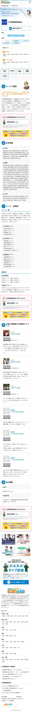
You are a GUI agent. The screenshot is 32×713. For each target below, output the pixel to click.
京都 (7, 641)
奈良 (18, 641)
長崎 (11, 659)
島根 (15, 647)
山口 (18, 647)
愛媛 (15, 653)
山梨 (3, 624)
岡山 (7, 647)
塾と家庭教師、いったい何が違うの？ (12, 676)
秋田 (12, 616)
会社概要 (4, 76)
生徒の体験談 (27, 71)
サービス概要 (4, 71)
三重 (15, 635)
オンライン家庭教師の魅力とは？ (11, 686)
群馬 (11, 621)
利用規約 (19, 696)
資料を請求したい (13, 122)
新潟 (3, 629)
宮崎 (22, 659)
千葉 (22, 621)
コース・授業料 (20, 71)
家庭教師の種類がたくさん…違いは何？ (12, 669)
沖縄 (3, 661)
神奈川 (26, 621)
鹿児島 (26, 659)
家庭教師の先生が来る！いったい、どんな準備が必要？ (16, 672)
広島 (11, 647)
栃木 (7, 621)
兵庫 (15, 641)
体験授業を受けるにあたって (10, 678)
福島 (27, 616)
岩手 (16, 616)
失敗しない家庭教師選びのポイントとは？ (13, 674)
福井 (15, 629)
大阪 (11, 641)
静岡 (7, 635)
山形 (19, 616)
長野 (7, 624)
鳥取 (3, 647)
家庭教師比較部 (5, 5)
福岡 (3, 659)
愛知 (11, 635)
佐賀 (7, 659)
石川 (11, 629)
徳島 (7, 653)
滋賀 (3, 641)
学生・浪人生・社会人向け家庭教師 (11, 692)
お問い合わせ (20, 698)
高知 (11, 653)
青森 (8, 616)
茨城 (3, 621)
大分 (15, 659)
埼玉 (15, 621)
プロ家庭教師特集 (7, 690)
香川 (3, 653)
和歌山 (22, 641)
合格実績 (12, 70)
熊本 (18, 659)
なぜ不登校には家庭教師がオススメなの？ (13, 688)
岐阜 (3, 635)
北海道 (4, 616)
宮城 (23, 616)
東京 (18, 621)
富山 (7, 629)
